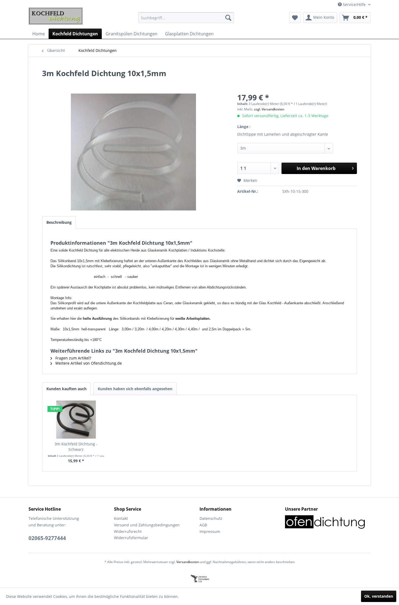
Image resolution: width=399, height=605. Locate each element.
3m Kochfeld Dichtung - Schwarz (76, 446)
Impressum (209, 531)
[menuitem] (186, 17)
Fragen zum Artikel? (72, 358)
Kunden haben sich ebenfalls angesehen (135, 388)
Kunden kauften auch (66, 388)
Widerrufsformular (131, 537)
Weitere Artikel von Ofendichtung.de (88, 363)
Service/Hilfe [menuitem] (354, 4)
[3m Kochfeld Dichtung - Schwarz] (76, 420)
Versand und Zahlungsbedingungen (147, 525)
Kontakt (121, 518)
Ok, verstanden (378, 596)
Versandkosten (187, 562)
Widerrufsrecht (128, 531)
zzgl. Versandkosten (269, 109)
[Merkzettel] (295, 17)
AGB (203, 525)
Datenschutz (210, 518)
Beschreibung (59, 222)
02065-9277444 (47, 538)
